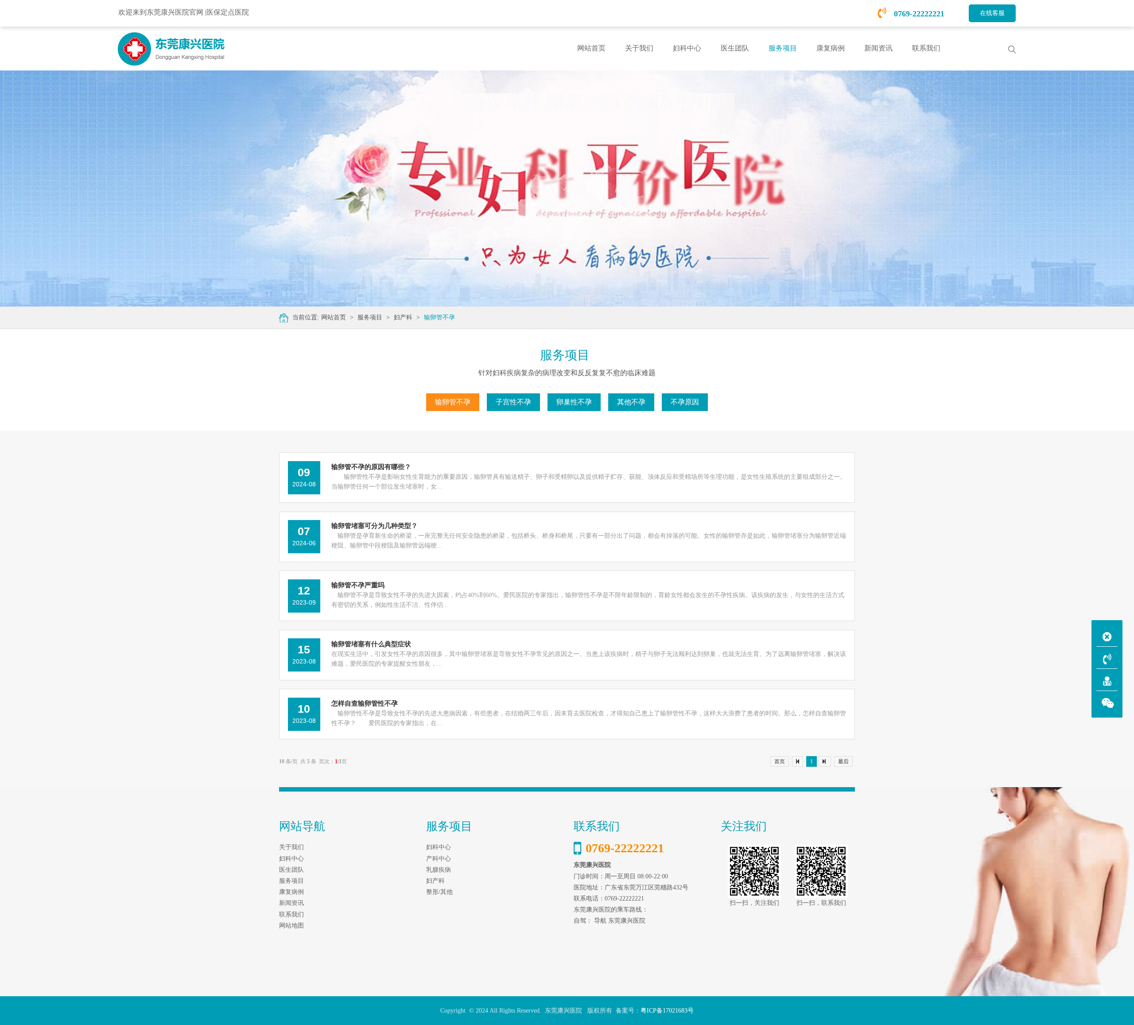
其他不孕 (631, 402)
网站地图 (291, 925)
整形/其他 (439, 892)
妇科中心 (438, 847)
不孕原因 (685, 402)
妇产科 (403, 317)
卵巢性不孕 (574, 402)
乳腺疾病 (438, 869)
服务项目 (369, 317)
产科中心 (438, 858)
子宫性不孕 (513, 402)
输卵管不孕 (439, 317)
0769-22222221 (918, 13)
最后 (843, 761)
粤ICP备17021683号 (667, 1010)
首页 (779, 761)
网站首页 (591, 48)
